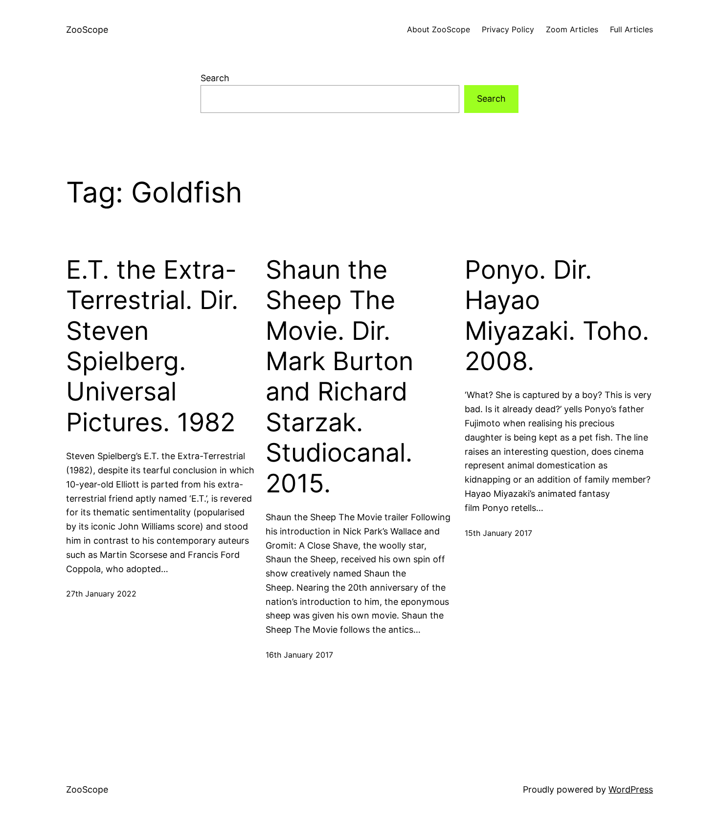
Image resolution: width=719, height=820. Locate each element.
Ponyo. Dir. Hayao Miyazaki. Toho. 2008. (557, 316)
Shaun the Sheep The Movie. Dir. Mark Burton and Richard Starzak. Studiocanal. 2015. (339, 377)
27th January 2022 (101, 593)
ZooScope (87, 29)
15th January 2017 (498, 533)
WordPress (630, 789)
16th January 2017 (299, 655)
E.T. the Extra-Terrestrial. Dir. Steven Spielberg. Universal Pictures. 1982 (152, 346)
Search (215, 78)
